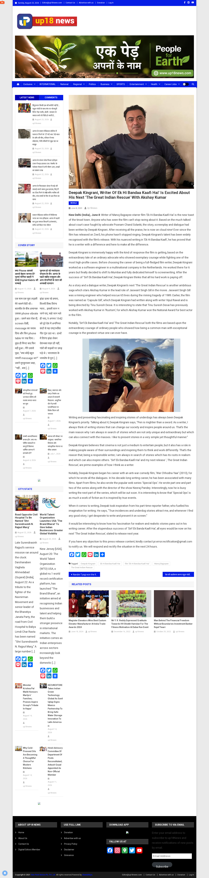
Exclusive (28, 84)
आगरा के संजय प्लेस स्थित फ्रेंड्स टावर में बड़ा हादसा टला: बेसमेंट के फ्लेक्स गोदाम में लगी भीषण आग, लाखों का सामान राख (46, 165)
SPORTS (121, 84)
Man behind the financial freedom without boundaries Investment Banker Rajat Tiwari (173, 623)
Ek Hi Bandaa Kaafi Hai (110, 564)
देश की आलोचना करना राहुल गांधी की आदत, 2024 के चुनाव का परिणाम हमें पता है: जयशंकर (179, 574)
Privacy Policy (70, 844)
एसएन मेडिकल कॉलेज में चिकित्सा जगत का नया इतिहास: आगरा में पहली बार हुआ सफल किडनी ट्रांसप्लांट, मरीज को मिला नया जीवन (46, 220)
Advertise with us (86, 3)
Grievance (69, 855)
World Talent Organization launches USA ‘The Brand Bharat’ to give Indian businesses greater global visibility (51, 524)
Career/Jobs (170, 84)
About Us (22, 838)
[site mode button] (186, 84)
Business (105, 84)
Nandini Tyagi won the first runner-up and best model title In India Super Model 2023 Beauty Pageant (86, 574)
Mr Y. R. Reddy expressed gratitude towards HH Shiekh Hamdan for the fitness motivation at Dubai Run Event (129, 623)
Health (154, 84)
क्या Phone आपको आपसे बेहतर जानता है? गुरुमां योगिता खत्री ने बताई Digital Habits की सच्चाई (26, 277)
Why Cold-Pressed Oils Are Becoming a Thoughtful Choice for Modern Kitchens (30, 758)
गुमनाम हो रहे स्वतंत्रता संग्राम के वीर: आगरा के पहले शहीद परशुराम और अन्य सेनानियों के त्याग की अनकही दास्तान (51, 277)
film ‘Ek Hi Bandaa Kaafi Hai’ (137, 564)
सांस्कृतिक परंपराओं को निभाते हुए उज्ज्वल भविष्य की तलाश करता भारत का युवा (30, 397)
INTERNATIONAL (48, 84)
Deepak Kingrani (88, 564)
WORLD (74, 203)
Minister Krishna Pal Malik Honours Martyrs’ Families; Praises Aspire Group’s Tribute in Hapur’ (30, 697)
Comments (51, 97)
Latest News (27, 97)
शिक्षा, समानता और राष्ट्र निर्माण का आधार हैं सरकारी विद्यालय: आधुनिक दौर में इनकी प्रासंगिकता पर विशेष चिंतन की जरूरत (54, 402)
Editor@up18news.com (52, 3)
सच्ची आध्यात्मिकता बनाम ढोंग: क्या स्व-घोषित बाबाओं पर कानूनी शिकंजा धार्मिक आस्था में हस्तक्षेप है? (30, 444)
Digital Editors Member (29, 849)
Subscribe (162, 866)
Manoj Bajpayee (161, 564)
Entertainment (137, 84)
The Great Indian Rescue (81, 567)
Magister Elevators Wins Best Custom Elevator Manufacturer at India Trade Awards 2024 (87, 623)
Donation (101, 3)
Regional (77, 84)
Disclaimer (69, 849)
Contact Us (70, 3)
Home (21, 832)
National (64, 84)
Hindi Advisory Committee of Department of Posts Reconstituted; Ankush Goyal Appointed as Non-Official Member (55, 761)
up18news (92, 208)
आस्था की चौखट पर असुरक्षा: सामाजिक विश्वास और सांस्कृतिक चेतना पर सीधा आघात (55, 443)
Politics (92, 84)
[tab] (27, 97)
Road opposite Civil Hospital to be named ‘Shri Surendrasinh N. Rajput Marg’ (26, 521)
